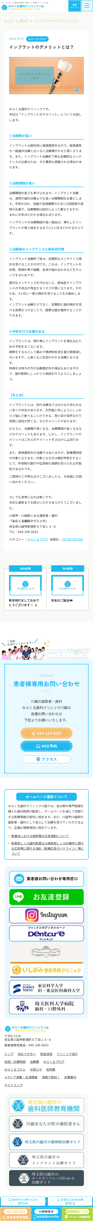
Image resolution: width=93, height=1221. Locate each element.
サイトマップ (13, 1085)
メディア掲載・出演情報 (20, 1077)
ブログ (23, 20)
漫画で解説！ (51, 1077)
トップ (8, 20)
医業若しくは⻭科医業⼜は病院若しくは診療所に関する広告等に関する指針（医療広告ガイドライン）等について (47, 848)
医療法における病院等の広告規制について (40, 836)
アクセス (49, 759)
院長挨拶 (46, 1054)
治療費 (34, 1061)
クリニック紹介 (67, 1054)
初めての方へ (27, 1054)
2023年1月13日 (72, 539)
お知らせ (36, 1069)
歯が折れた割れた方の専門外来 (24, 1201)
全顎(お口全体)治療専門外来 (71, 1201)
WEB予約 (49, 746)
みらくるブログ (37, 39)
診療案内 (70, 1077)
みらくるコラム (15, 1069)
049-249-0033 (49, 733)
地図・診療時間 (15, 1061)
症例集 (50, 1069)
